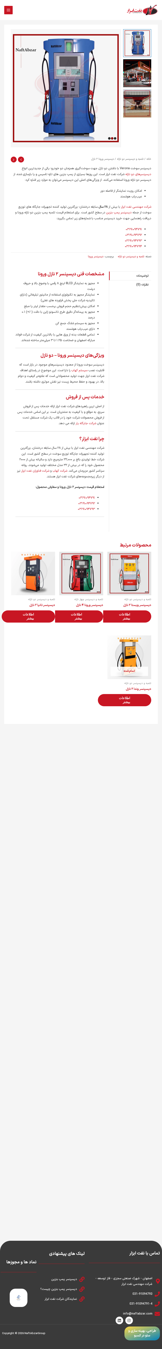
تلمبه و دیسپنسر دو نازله (130, 159)
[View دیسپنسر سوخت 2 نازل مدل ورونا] (137, 73)
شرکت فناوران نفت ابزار (35, 471)
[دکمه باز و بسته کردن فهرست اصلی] (8, 10)
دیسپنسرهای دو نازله (138, 174)
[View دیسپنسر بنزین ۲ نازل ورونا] (137, 43)
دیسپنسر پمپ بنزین (119, 212)
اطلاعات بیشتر (124, 616)
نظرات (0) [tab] (142, 284)
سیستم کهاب (79, 370)
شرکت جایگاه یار (86, 423)
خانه (148, 159)
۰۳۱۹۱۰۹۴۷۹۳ (133, 240)
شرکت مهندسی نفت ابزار (136, 207)
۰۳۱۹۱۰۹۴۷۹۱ (134, 229)
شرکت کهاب (60, 471)
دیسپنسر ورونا (95, 257)
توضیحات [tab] (142, 275)
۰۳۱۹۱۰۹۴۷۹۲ (133, 235)
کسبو (137, 1335)
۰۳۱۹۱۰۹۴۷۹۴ (133, 246)
